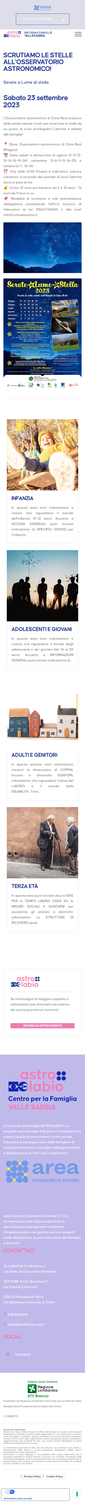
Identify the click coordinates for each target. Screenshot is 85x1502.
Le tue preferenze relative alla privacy (40, 1491)
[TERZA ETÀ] (42, 842)
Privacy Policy (32, 1476)
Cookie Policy (54, 1476)
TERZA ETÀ (25, 886)
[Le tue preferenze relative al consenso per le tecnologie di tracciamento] (77, 1494)
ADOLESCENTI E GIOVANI (42, 629)
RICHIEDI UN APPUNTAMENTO (42, 1025)
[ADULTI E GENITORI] (42, 711)
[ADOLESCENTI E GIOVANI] (42, 585)
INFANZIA (23, 498)
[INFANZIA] (42, 454)
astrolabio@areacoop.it (26, 1324)
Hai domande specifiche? (63, 20)
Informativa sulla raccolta (18, 1498)
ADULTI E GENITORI (34, 755)
